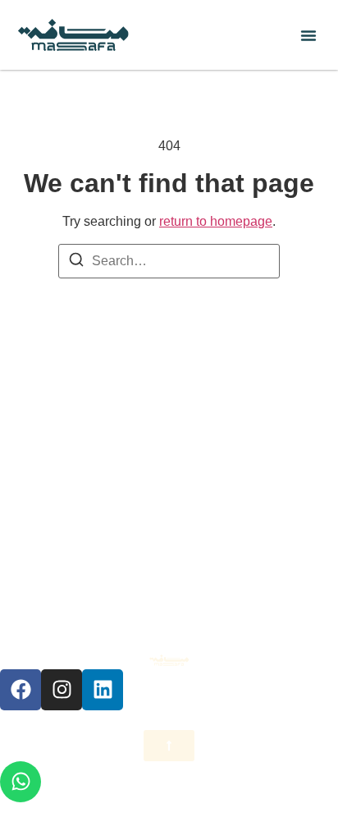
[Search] (76, 262)
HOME (169, 366)
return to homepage (215, 221)
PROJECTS (169, 555)
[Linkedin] (102, 689)
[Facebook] (20, 689)
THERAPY (169, 517)
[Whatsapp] (20, 781)
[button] (308, 35)
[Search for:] (169, 261)
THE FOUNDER (169, 441)
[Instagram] (61, 689)
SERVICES (169, 479)
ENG (169, 630)
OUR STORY (169, 403)
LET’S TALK (169, 592)
